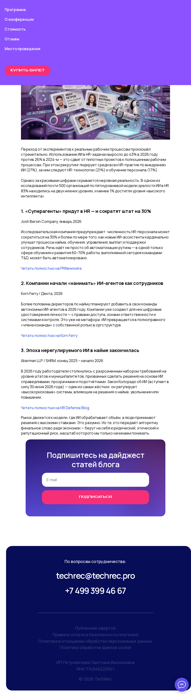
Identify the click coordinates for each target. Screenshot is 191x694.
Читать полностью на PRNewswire (51, 268)
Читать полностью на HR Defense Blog (55, 407)
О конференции (19, 19)
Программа (15, 9)
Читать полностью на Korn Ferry (49, 335)
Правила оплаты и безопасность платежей (95, 634)
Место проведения (22, 48)
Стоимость (15, 29)
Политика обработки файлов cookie (95, 647)
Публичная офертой (95, 628)
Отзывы (12, 38)
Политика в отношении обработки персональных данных (95, 641)
